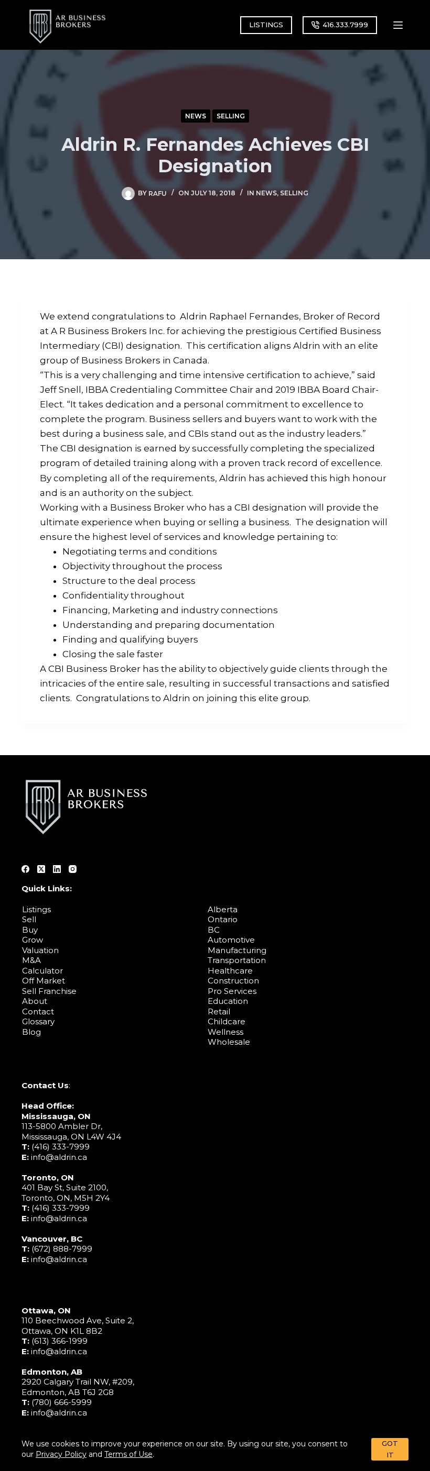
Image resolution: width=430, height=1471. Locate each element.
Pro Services (232, 991)
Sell (29, 919)
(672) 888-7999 (61, 1249)
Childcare (226, 1021)
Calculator (42, 971)
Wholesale (229, 1042)
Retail (219, 1011)
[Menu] (398, 25)
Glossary (38, 1021)
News (195, 116)
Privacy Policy (61, 1454)
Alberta (223, 909)
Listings (36, 909)
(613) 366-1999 (59, 1341)
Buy (30, 930)
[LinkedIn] (57, 869)
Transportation (237, 960)
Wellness (225, 1032)
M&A (31, 960)
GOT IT (390, 1448)
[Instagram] (73, 869)
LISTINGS (266, 24)
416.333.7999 (345, 24)
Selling (231, 116)
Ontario (223, 919)
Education (228, 1001)
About (34, 1001)
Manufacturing (237, 950)
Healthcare (230, 971)
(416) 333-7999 (60, 1147)
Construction (233, 981)
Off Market (43, 981)
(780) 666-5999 (61, 1402)
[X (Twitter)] (41, 869)
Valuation (40, 950)
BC (214, 930)
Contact (38, 1011)
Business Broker (147, 507)
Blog (31, 1032)
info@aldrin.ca (59, 1157)
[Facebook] (25, 869)
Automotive (231, 940)
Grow (32, 940)
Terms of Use (128, 1454)
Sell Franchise (49, 991)
